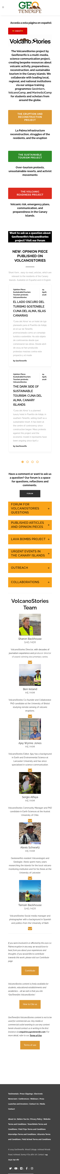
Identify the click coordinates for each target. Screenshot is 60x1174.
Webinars (34, 1099)
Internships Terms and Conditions (22, 1134)
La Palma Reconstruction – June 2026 (27, 289)
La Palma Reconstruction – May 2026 (27, 366)
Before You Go (23, 1119)
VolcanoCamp (17, 92)
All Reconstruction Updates (30, 434)
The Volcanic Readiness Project (30, 193)
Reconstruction (20, 277)
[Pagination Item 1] (22, 444)
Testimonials (13, 1094)
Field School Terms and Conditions (36, 1139)
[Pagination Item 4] (37, 444)
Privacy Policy (36, 1119)
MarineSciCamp (42, 92)
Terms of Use (36, 1018)
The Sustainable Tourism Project (30, 156)
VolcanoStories (20, 280)
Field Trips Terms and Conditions (32, 1129)
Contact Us (34, 1104)
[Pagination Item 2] (27, 444)
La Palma (17, 275)
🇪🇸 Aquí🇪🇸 (17, 31)
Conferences (23, 1099)
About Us (12, 1119)
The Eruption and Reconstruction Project (30, 117)
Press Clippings (26, 1094)
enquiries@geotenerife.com (32, 1014)
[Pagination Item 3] (32, 444)
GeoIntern (38, 88)
